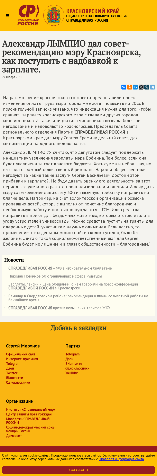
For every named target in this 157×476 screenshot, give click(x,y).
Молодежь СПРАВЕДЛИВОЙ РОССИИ (28, 420)
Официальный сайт (20, 354)
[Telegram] (152, 87)
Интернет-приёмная (22, 359)
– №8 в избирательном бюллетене (58, 269)
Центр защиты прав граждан (29, 414)
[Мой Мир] (135, 87)
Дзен (10, 368)
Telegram (13, 363)
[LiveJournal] (146, 87)
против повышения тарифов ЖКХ (57, 308)
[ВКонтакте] (123, 87)
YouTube (71, 373)
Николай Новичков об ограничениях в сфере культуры (53, 277)
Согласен (78, 470)
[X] (141, 87)
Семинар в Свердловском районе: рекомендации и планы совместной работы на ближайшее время (76, 298)
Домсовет (14, 435)
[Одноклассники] (129, 87)
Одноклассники (18, 382)
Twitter (11, 373)
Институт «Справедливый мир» (30, 409)
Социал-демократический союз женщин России (30, 429)
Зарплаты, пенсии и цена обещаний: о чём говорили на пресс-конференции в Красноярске (71, 286)
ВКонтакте (14, 378)
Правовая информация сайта (121, 459)
